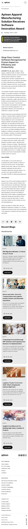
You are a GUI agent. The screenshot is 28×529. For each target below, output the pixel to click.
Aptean (3, 73)
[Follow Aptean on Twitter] (21, 455)
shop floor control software (13, 114)
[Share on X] (11, 221)
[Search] (25, 2)
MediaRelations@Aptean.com (10, 50)
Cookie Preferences (6, 515)
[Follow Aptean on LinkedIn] (23, 455)
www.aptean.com (8, 202)
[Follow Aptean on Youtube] (26, 455)
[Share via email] (20, 221)
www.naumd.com (21, 174)
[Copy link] (3, 221)
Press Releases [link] (5, 8)
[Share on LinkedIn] (15, 221)
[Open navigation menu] (2, 2)
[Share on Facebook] (7, 221)
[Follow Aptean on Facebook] (19, 455)
